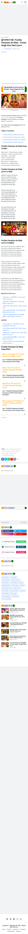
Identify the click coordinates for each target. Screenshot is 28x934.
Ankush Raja (13, 577)
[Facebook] (2, 459)
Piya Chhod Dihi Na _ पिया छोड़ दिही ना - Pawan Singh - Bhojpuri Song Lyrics (18, 644)
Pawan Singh (5, 453)
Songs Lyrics (12, 453)
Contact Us (16, 929)
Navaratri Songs (15, 451)
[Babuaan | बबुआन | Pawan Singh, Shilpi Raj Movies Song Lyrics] (5, 610)
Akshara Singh (5, 577)
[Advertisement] (14, 20)
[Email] (14, 459)
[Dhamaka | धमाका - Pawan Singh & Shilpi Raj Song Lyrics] (5, 631)
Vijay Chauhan (15, 596)
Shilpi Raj (23, 590)
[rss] (21, 919)
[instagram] (17, 919)
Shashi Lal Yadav (14, 590)
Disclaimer (23, 929)
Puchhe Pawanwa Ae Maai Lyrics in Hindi (14, 137)
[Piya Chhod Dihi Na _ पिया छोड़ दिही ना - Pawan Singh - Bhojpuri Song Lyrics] (5, 644)
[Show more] (17, 459)
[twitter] (10, 919)
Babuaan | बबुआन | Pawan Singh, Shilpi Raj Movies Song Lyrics (17, 609)
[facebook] (7, 919)
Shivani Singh (5, 593)
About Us (9, 929)
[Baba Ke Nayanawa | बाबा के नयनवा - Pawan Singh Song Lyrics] (5, 638)
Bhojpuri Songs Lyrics (15, 449)
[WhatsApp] (8, 459)
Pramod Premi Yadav (6, 588)
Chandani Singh (6, 451)
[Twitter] (5, 459)
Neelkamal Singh (6, 585)
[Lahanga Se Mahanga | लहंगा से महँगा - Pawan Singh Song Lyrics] (5, 624)
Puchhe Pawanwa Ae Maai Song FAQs (13, 142)
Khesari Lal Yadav (16, 579)
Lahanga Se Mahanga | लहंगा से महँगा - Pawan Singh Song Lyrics (18, 623)
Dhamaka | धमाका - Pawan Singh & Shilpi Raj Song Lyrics (18, 630)
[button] (2, 2)
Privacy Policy (11, 931)
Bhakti (6, 37)
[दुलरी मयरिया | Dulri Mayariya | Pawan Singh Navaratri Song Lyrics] (5, 617)
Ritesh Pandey (5, 590)
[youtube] (14, 919)
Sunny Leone (13, 593)
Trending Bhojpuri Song (8, 455)
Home (2, 37)
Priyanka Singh (17, 588)
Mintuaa (21, 582)
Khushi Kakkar (5, 582)
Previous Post (5, 522)
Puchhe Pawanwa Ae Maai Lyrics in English (15, 139)
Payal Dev (22, 585)
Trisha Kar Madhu (6, 596)
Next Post (23, 522)
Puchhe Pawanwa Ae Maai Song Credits (14, 134)
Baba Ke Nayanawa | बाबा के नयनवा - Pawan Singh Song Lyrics (18, 637)
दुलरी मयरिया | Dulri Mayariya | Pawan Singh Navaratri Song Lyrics (17, 617)
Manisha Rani (14, 582)
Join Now (21, 541)
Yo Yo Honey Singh (6, 599)
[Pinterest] (11, 459)
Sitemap (18, 931)
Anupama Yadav (5, 579)
